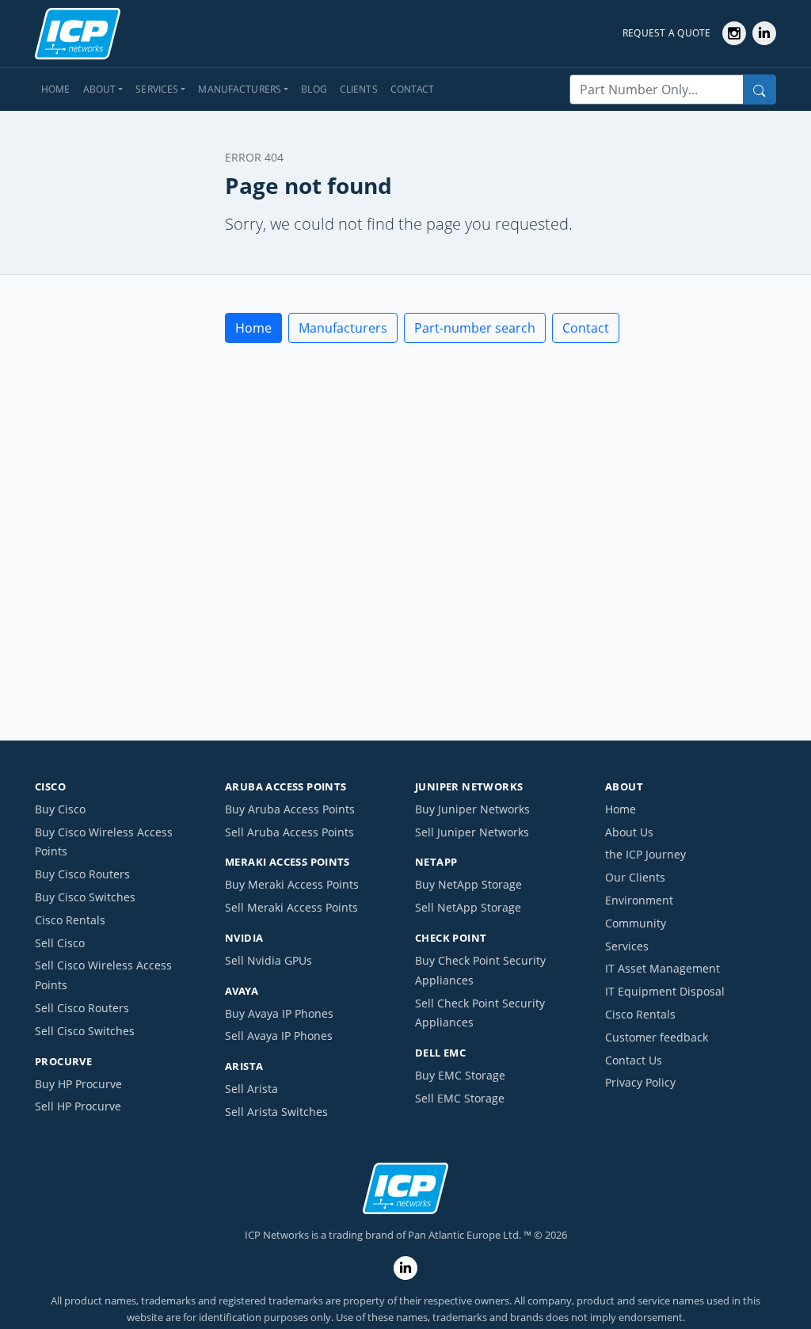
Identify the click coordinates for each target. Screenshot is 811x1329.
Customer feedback (656, 1037)
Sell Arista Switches (276, 1111)
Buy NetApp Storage (468, 884)
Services (627, 946)
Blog (314, 89)
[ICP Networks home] (77, 34)
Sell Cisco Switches (85, 1030)
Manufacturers (343, 328)
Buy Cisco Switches (85, 896)
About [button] (99, 89)
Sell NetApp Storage (468, 907)
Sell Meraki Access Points (291, 907)
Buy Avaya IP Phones (279, 1013)
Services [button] (156, 89)
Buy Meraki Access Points (292, 884)
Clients (359, 89)
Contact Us (633, 1060)
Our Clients (635, 877)
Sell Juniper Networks (472, 832)
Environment (639, 900)
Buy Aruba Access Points (290, 809)
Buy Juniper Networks (472, 809)
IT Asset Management (662, 968)
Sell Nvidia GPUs (268, 960)
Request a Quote (667, 33)
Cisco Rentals (70, 919)
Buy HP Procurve (78, 1083)
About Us (629, 832)
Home (55, 89)
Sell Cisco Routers (82, 1007)
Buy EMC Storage (460, 1075)
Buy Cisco (60, 809)
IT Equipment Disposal (665, 991)
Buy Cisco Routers (82, 874)
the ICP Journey (645, 854)
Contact (412, 89)
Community (635, 923)
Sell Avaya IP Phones (279, 1035)
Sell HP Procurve (78, 1106)
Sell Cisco (60, 942)
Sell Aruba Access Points (289, 832)
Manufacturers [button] (239, 89)
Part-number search (474, 328)
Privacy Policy (640, 1082)
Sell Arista (251, 1088)
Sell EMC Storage (459, 1098)
